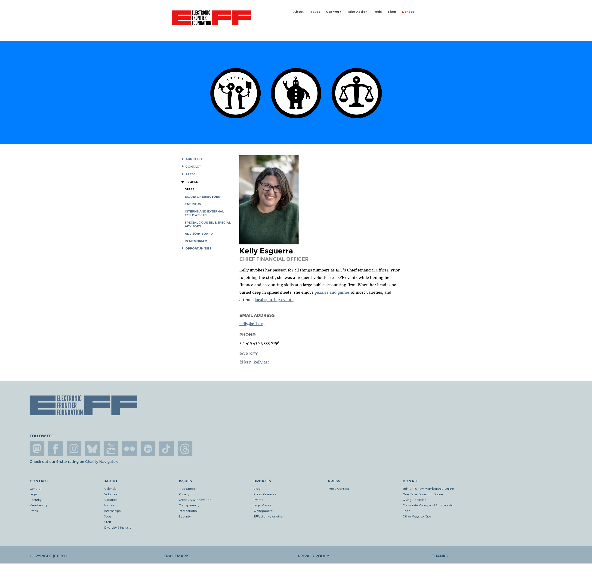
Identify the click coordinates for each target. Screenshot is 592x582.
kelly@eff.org (252, 323)
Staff (189, 189)
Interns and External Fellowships (204, 213)
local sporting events (274, 299)
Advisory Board (199, 233)
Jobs (107, 516)
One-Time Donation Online (423, 494)
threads (185, 448)
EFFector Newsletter (268, 516)
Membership (39, 505)
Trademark (176, 556)
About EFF (194, 159)
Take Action (357, 11)
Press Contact (338, 488)
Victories (110, 499)
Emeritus (193, 204)
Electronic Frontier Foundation (211, 20)
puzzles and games (332, 292)
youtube (111, 448)
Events (258, 499)
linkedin (148, 448)
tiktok (166, 448)
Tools (377, 11)
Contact (193, 166)
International (188, 510)
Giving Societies (414, 499)
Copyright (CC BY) (48, 556)
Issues (315, 11)
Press (190, 174)
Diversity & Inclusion (118, 527)
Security (35, 499)
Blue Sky (92, 448)
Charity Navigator (101, 461)
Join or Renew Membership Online (428, 488)
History (109, 505)
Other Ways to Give (417, 516)
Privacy (184, 494)
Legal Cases (262, 505)
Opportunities (198, 248)
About (298, 11)
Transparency (189, 505)
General (35, 488)
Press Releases (264, 494)
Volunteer (111, 494)
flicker (129, 448)
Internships (112, 510)
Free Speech (188, 488)
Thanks (440, 556)
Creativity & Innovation (195, 499)
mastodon (37, 448)
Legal (33, 494)
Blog (256, 488)
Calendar (111, 488)
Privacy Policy (313, 556)
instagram (74, 448)
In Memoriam (196, 241)
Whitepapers (263, 510)
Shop (392, 11)
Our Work (333, 11)
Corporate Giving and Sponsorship (429, 505)
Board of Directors (202, 196)
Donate (408, 11)
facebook (55, 448)
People (191, 182)
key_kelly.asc (256, 362)
